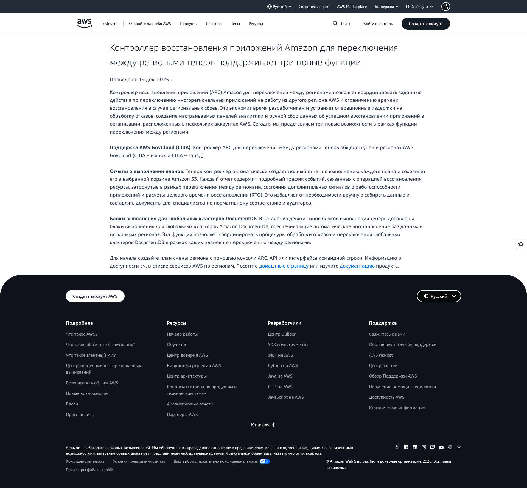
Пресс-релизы (80, 414)
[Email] (459, 448)
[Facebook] (406, 448)
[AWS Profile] (445, 6)
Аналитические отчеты (190, 404)
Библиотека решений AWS (194, 365)
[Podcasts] (450, 448)
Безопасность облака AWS (92, 382)
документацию (357, 266)
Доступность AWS (387, 397)
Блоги (72, 404)
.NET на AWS (280, 355)
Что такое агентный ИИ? (91, 355)
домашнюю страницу (284, 266)
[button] (150, 24)
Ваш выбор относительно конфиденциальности (216, 461)
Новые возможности (87, 393)
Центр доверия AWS (187, 355)
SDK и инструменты (288, 344)
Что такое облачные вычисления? (100, 344)
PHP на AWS (280, 386)
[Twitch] (432, 448)
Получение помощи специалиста (402, 386)
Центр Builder (282, 334)
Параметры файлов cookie (89, 469)
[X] (397, 448)
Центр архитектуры (187, 376)
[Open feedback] (521, 244)
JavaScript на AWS (286, 397)
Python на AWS (283, 365)
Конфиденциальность (85, 461)
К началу (260, 424)
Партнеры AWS (182, 414)
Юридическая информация (397, 407)
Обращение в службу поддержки (403, 344)
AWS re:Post (381, 355)
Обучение (177, 344)
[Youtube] (441, 448)
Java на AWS (280, 376)
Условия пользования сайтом (139, 461)
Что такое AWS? (81, 334)
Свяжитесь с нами (387, 334)
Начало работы (182, 334)
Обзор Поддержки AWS (393, 376)
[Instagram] (424, 448)
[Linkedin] (415, 448)
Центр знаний (383, 365)
